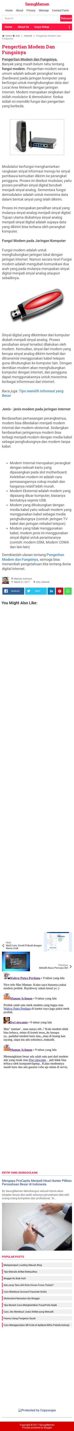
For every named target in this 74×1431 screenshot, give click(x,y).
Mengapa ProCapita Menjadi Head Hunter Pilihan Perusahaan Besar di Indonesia (37, 1182)
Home (9, 10)
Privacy (31, 10)
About (19, 10)
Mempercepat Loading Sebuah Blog (23, 1265)
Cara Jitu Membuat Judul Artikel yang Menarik (28, 1311)
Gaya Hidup (42, 26)
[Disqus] (37, 1020)
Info (38, 582)
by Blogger (46, 1427)
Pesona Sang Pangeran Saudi (20, 1318)
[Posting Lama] (66, 955)
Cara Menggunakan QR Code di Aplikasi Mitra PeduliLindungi (36, 1325)
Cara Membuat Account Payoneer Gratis (25, 1291)
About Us (23, 26)
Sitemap (44, 10)
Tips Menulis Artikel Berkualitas (20, 1271)
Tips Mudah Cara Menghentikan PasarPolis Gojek (30, 1305)
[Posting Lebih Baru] (8, 935)
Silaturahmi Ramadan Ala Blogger (22, 1298)
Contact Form (60, 10)
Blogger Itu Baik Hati (15, 1278)
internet (45, 582)
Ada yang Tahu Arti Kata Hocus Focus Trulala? (29, 1285)
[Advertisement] (37, 769)
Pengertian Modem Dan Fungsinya (28, 49)
